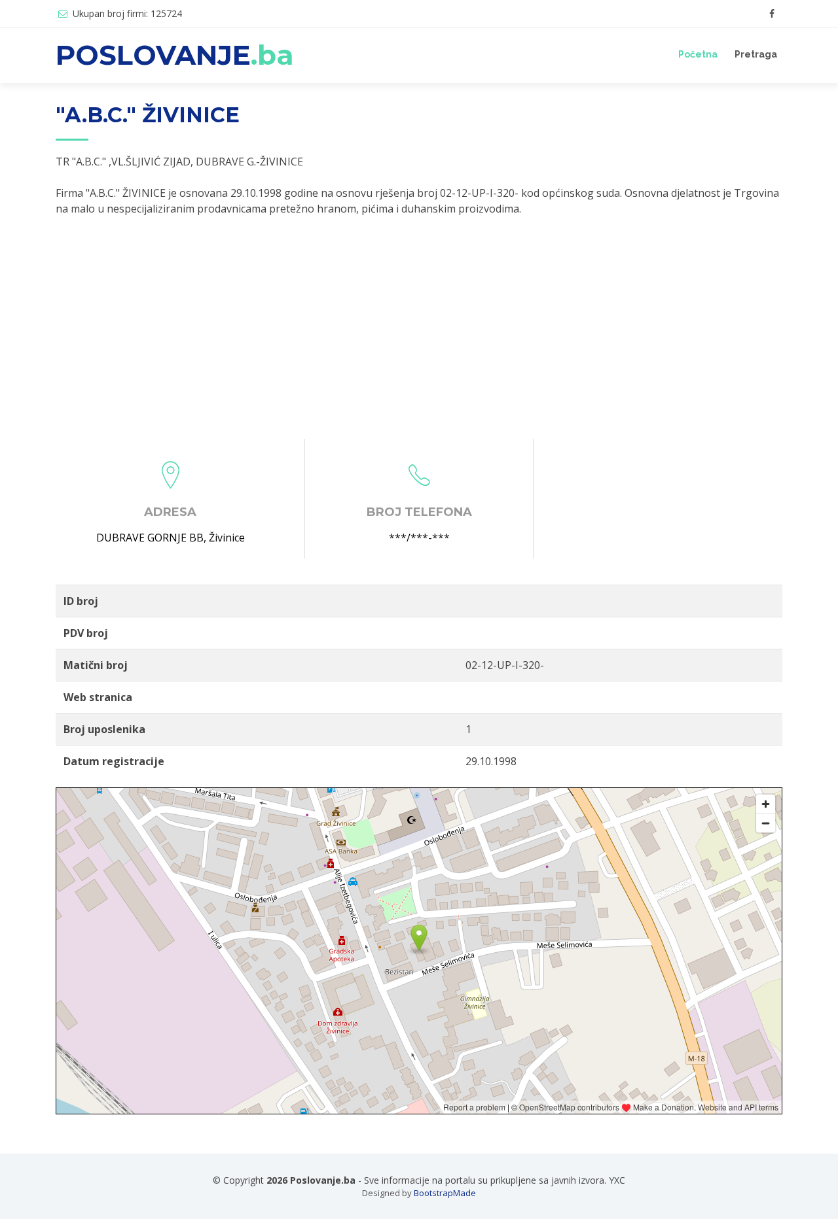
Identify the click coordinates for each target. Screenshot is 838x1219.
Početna (698, 54)
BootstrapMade (445, 1193)
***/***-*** (419, 537)
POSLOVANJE (175, 55)
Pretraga (756, 54)
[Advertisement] (419, 327)
